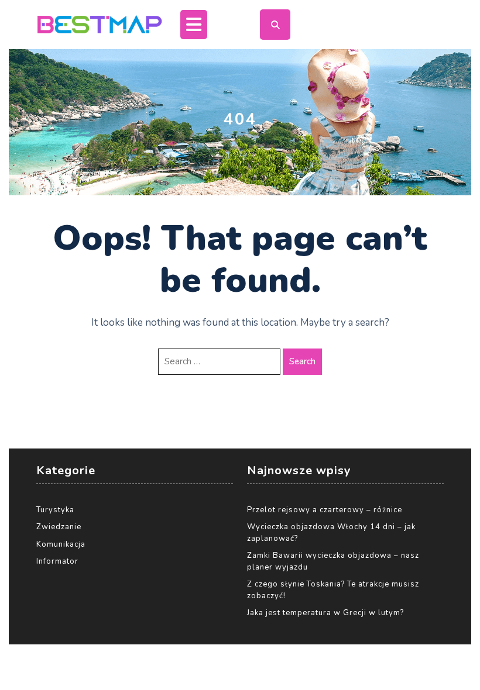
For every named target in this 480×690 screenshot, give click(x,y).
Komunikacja (60, 544)
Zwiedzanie (58, 527)
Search (302, 361)
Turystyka (55, 510)
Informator (57, 561)
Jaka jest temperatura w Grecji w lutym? (325, 613)
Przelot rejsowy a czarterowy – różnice (324, 510)
